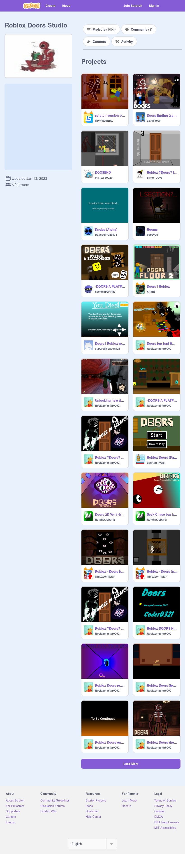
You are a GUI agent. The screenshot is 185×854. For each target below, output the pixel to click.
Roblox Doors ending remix (110, 742)
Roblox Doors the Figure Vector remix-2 (162, 742)
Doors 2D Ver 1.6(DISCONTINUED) (110, 514)
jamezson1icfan (105, 576)
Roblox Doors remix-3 (110, 685)
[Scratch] (32, 5)
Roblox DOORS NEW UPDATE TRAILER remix (162, 628)
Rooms (152, 229)
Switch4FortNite (105, 291)
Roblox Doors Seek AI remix (162, 685)
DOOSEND (103, 172)
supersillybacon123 (107, 348)
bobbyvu (152, 234)
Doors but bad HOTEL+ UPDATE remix (162, 343)
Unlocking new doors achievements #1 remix (110, 400)
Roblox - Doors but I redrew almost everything (110, 571)
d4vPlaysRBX (104, 120)
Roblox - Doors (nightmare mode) (162, 571)
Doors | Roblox (158, 286)
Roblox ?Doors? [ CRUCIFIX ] (162, 172)
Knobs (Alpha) (106, 229)
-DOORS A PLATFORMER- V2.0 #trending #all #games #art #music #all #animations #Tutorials (110, 286)
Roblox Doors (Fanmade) (162, 457)
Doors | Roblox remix (110, 343)
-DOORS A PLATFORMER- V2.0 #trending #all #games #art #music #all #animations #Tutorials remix (162, 400)
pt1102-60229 (104, 177)
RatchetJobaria (105, 519)
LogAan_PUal (155, 462)
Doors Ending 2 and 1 (162, 115)
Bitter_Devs (154, 177)
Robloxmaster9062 (159, 348)
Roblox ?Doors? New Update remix (110, 628)
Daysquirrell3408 (106, 234)
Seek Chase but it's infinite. (162, 514)
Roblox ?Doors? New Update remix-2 (110, 457)
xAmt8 (151, 291)
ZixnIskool (153, 120)
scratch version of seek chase (110, 115)
